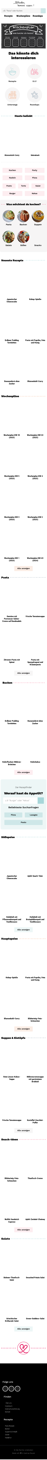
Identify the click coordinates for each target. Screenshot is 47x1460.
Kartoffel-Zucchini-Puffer (35, 1121)
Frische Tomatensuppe (35, 616)
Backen (23, 224)
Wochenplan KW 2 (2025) (35, 518)
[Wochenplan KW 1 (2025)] (11, 539)
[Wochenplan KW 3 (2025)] (11, 498)
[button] (3, 4)
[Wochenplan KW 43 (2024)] (35, 539)
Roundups (38, 16)
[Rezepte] (12, 71)
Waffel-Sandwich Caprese (12, 1220)
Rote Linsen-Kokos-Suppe (11, 1078)
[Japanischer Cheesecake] (11, 280)
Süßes (23, 245)
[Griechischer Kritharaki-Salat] (11, 1300)
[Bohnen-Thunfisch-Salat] (11, 1259)
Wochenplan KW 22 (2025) (35, 436)
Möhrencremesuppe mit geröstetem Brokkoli (35, 1079)
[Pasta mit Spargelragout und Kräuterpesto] (35, 641)
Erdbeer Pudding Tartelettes (12, 341)
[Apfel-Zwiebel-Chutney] (35, 1201)
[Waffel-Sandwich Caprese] (11, 1201)
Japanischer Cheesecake (12, 300)
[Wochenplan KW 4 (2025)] (35, 457)
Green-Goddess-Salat (35, 1318)
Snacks (37, 245)
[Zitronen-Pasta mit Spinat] (11, 641)
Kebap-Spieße (35, 299)
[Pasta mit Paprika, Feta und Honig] (35, 321)
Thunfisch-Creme (35, 1178)
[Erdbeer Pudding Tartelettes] (11, 321)
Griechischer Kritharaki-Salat (12, 1319)
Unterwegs (12, 105)
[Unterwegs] (12, 95)
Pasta (8, 224)
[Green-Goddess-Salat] (35, 1300)
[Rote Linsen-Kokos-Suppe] (11, 1058)
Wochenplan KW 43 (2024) (35, 559)
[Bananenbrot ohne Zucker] (11, 362)
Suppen (38, 224)
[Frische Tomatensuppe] (35, 598)
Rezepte (8, 16)
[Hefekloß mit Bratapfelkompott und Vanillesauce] (35, 898)
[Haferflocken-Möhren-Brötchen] (11, 743)
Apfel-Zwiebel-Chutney (35, 1219)
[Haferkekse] (35, 743)
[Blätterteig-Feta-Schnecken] (35, 1000)
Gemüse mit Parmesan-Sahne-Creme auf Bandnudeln (11, 618)
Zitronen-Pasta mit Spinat (12, 661)
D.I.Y (35, 81)
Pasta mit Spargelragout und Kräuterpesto (35, 662)
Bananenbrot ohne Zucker (11, 382)
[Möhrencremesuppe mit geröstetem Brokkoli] (35, 1058)
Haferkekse (35, 762)
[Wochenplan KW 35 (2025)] (11, 416)
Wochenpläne (23, 16)
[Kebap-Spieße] (35, 280)
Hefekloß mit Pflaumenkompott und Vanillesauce (12, 919)
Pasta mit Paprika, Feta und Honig (35, 341)
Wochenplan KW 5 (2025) (11, 477)
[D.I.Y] (34, 71)
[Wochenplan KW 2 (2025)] (35, 498)
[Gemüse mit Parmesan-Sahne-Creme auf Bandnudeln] (11, 598)
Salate (9, 245)
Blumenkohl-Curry (12, 155)
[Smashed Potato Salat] (35, 1259)
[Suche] (43, 10)
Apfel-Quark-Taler (35, 876)
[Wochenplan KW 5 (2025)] (11, 457)
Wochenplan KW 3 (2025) (11, 518)
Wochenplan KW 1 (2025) (11, 559)
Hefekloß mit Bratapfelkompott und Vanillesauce (35, 919)
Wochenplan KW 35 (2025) (12, 436)
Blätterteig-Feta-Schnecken (35, 1019)
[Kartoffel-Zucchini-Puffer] (35, 1101)
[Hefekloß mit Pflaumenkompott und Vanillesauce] (11, 898)
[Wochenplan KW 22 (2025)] (35, 416)
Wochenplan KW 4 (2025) (35, 477)
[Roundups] (34, 95)
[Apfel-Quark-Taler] (35, 857)
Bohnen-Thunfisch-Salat (12, 1278)
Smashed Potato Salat (35, 1277)
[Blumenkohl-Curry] (35, 362)
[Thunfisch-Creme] (35, 1160)
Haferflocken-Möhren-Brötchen (11, 763)
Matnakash (35, 155)
